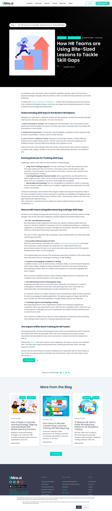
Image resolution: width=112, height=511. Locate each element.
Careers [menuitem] (91, 487)
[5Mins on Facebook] (10, 482)
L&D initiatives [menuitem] (45, 484)
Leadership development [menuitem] (47, 489)
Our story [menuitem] (91, 484)
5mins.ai (33, 342)
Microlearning (62, 37)
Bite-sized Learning (74, 37)
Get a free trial (29, 360)
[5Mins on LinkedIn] (18, 482)
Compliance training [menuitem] (46, 492)
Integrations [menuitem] (65, 487)
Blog (12, 25)
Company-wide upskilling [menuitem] (47, 481)
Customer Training (62, 398)
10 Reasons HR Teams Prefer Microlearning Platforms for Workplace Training (86, 426)
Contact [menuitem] (91, 489)
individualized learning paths (69, 243)
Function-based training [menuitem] (47, 487)
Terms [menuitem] (90, 492)
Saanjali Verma (69, 67)
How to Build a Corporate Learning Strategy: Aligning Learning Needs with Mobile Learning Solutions (24, 426)
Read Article (15, 443)
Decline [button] (86, 507)
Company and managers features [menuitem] (71, 484)
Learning (22, 397)
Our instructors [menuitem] (92, 481)
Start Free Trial (102, 3)
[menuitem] (64, 490)
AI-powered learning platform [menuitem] (69, 481)
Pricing (54, 3)
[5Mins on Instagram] (14, 482)
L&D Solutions (31, 397)
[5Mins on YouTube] (22, 482)
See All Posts (56, 454)
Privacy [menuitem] (90, 495)
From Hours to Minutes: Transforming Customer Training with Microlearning (56, 426)
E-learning (96, 397)
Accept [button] (78, 507)
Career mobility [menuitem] (45, 495)
